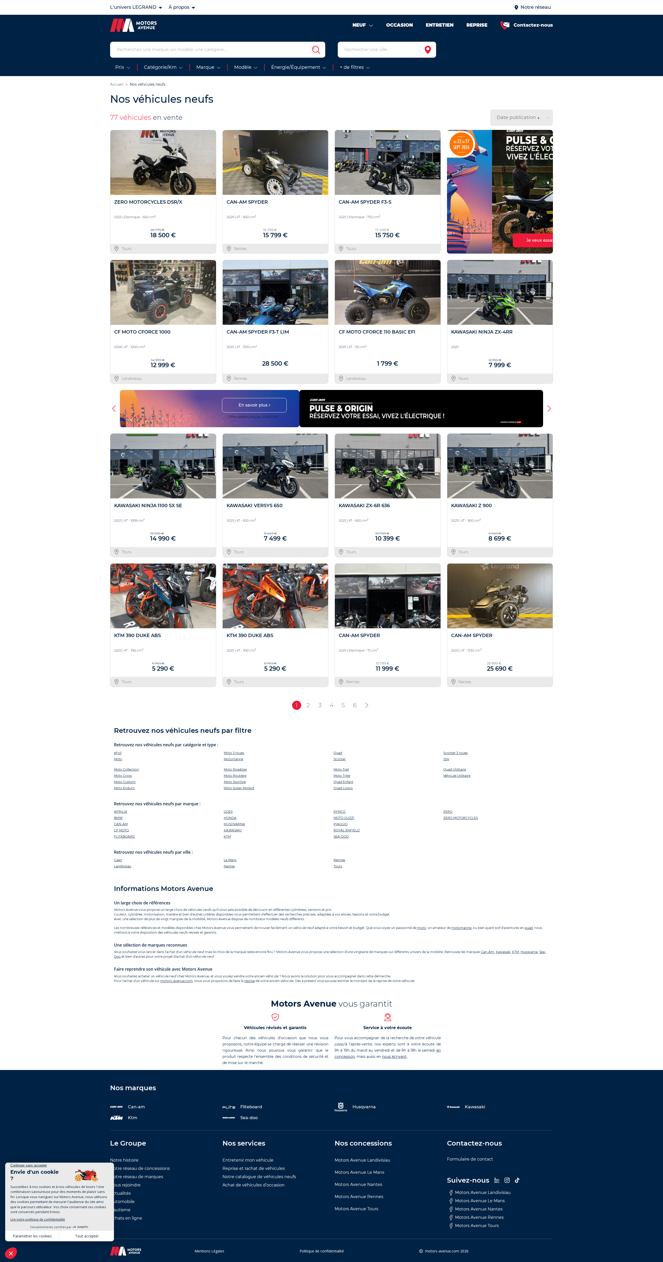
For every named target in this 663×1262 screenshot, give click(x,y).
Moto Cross (123, 776)
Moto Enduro (124, 788)
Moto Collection (126, 769)
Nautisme (120, 1209)
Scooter (340, 759)
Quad (338, 753)
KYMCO (339, 812)
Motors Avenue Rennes (359, 1196)
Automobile (122, 1201)
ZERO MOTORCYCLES (460, 818)
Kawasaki (503, 952)
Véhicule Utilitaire (456, 776)
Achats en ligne (126, 1218)
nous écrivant (394, 1056)
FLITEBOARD (124, 836)
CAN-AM (121, 824)
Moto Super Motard (239, 788)
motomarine (461, 928)
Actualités (120, 1193)
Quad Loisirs (343, 788)
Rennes (339, 860)
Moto (118, 759)
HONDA (230, 818)
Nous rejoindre (125, 1185)
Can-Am (487, 952)
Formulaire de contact (470, 1159)
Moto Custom (125, 782)
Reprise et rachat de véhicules (253, 1168)
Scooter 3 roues (455, 753)
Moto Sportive (235, 782)
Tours (338, 866)
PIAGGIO (341, 824)
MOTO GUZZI (344, 818)
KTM (227, 836)
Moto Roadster (235, 769)
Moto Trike (342, 776)
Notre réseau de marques (136, 1176)
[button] (453, 191)
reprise (249, 981)
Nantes (229, 866)
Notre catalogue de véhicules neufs (259, 1176)
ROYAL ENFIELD (347, 830)
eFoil (117, 753)
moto (421, 928)
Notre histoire (124, 1160)
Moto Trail (341, 769)
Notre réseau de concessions (140, 1168)
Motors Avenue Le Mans (359, 1172)
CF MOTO (121, 830)
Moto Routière (235, 776)
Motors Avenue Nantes (358, 1184)
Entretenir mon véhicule (247, 1160)
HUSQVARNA (234, 824)
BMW (118, 818)
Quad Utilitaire (454, 769)
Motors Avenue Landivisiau (362, 1160)
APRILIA (120, 812)
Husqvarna (529, 952)
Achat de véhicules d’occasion (253, 1185)
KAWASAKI (233, 830)
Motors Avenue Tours (356, 1208)
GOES (228, 812)
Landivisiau (122, 866)
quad (529, 928)
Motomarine (233, 759)
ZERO (447, 812)
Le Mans (230, 860)
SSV (446, 759)
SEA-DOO (341, 836)
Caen (118, 860)
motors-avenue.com (176, 981)
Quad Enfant (343, 782)
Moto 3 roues (234, 753)
